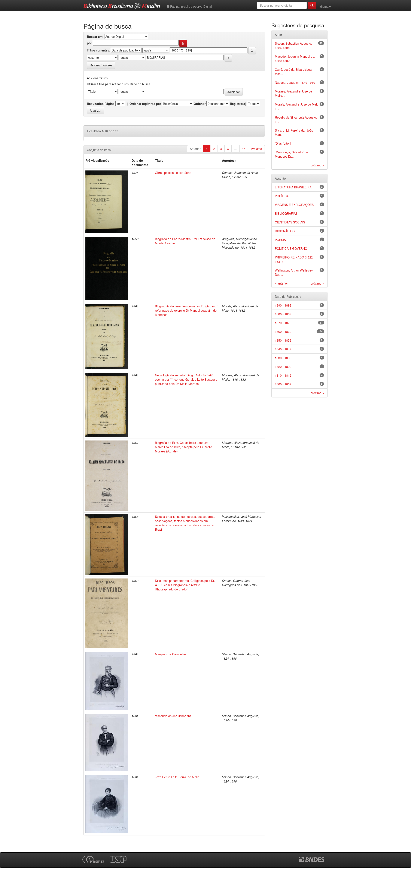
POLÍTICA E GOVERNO (291, 248)
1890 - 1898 (283, 305)
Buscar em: (95, 36)
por (89, 43)
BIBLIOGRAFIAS (286, 213)
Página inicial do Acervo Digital (190, 6)
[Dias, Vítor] (283, 143)
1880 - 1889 (283, 314)
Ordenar (200, 103)
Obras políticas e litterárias (173, 172)
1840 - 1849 (283, 349)
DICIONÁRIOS (285, 231)
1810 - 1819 (283, 375)
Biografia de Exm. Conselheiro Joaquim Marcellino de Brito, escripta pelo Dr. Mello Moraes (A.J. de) (183, 446)
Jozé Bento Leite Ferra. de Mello (177, 777)
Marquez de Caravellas (170, 654)
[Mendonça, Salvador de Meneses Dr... (291, 154)
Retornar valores (101, 65)
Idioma (324, 6)
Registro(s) (238, 103)
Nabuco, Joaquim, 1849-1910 (295, 82)
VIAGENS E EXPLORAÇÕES (294, 205)
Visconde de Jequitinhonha (173, 716)
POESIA (280, 240)
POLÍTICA (282, 196)
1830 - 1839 (283, 358)
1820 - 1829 (283, 366)
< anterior (281, 283)
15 (244, 149)
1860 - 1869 (283, 331)
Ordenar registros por (145, 103)
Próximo (256, 149)
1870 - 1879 (283, 323)
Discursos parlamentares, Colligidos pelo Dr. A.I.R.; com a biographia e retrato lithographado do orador (185, 584)
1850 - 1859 (283, 340)
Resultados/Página (101, 103)
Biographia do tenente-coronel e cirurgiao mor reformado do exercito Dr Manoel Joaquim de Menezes (186, 310)
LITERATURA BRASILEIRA (293, 187)
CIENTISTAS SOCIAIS (290, 222)
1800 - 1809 (283, 384)
